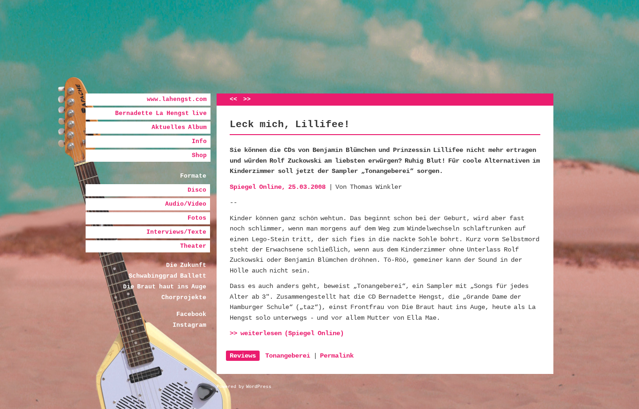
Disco (197, 190)
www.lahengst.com (177, 99)
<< (233, 99)
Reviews (243, 355)
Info (199, 141)
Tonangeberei (287, 355)
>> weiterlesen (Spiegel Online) (287, 333)
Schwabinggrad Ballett (168, 276)
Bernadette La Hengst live (161, 113)
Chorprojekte (183, 297)
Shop (199, 155)
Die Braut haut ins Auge (164, 286)
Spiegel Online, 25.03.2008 (278, 187)
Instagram (189, 325)
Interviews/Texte (176, 232)
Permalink (337, 355)
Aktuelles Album (179, 127)
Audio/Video (185, 204)
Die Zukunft (186, 265)
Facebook (191, 314)
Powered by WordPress (244, 386)
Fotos (197, 218)
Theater (193, 246)
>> (247, 99)
